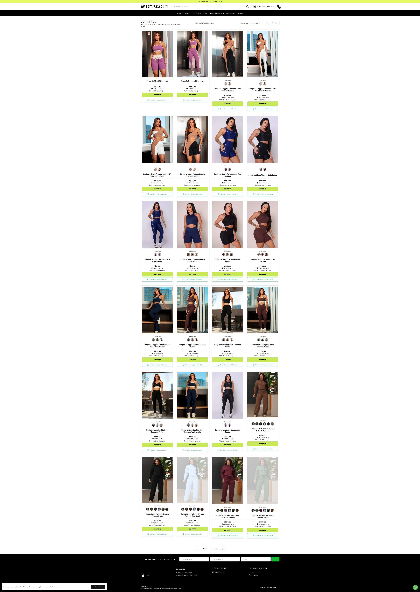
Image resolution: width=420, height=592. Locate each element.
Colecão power (230, 13)
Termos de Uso (181, 569)
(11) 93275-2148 (220, 572)
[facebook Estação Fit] (148, 575)
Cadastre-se (261, 6)
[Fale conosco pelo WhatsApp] (415, 587)
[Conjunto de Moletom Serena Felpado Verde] (257, 424)
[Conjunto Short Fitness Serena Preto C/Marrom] (159, 169)
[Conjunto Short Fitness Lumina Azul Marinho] (196, 254)
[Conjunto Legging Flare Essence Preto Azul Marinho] (153, 339)
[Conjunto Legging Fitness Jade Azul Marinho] (159, 254)
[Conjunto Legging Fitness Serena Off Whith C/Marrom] (225, 83)
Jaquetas (240, 13)
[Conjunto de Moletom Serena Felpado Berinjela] (260, 424)
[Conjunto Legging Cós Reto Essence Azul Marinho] (259, 339)
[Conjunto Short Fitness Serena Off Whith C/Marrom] (155, 169)
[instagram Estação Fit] (143, 575)
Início (142, 24)
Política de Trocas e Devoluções (186, 575)
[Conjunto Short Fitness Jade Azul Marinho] (229, 169)
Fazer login (270, 6)
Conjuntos (180, 13)
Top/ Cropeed (196, 13)
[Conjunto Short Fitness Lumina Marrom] (188, 254)
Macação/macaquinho (217, 13)
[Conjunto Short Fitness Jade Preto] (225, 169)
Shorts (205, 13)
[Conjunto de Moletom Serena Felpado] (253, 424)
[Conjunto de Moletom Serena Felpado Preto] (268, 424)
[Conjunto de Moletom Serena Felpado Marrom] (272, 424)
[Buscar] (247, 6)
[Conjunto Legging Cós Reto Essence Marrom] (266, 339)
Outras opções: (227, 80)
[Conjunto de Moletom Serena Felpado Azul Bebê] (264, 424)
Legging (187, 13)
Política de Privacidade (184, 572)
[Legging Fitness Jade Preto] (155, 254)
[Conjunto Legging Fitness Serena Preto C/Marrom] (229, 83)
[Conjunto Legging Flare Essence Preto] (161, 339)
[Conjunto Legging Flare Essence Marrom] (157, 339)
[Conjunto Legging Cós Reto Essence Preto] (262, 339)
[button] (157, 100)
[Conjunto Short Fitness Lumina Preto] (192, 254)
